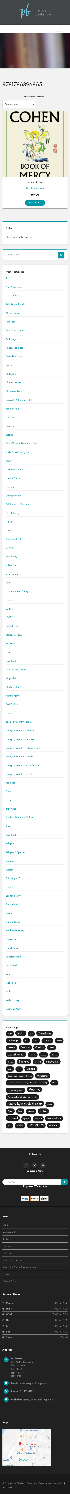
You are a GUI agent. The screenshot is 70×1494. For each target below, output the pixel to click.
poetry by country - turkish (19, 774)
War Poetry (11, 982)
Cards (9, 365)
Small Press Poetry (15, 930)
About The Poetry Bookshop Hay (19, 1267)
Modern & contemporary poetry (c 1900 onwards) (27, 1082)
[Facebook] (26, 1165)
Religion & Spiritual (15, 852)
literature (10, 643)
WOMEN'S (36, 1125)
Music (54, 1083)
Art (26, 1040)
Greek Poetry (12, 513)
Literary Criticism (14, 634)
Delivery (6, 1253)
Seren (9, 913)
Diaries (9, 434)
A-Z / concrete (14, 287)
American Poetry (14, 330)
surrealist (38, 1118)
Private (49, 1104)
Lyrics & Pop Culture (16, 669)
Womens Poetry (14, 1008)
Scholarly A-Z (13, 878)
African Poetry (13, 313)
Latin (8, 582)
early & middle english (17, 452)
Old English (12, 704)
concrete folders (14, 408)
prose (9, 800)
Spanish (26, 1118)
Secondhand (12, 904)
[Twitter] (34, 1165)
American (11, 321)
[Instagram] (43, 1165)
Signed (13, 1118)
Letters (9, 600)
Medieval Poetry (14, 687)
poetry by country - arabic (19, 721)
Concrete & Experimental (19, 400)
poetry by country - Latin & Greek (23, 748)
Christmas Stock (14, 391)
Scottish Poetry (13, 895)
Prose (10, 1111)
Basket (5, 1239)
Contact (6, 1274)
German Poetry (13, 495)
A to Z (9, 278)
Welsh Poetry (12, 1000)
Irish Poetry (11, 556)
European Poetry (14, 469)
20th (20, 1033)
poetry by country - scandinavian (23, 765)
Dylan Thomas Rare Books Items (22, 443)
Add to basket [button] (35, 202)
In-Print (9, 547)
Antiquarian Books (15, 347)
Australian (47, 1040)
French (33, 1054)
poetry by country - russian (19, 756)
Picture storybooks (15, 1090)
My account (8, 1232)
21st (31, 1034)
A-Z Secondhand (15, 304)
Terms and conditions (13, 1260)
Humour (10, 530)
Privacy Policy (9, 1281)
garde (43, 1054)
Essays (9, 460)
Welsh (9, 991)
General (10, 487)
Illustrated (24, 1062)
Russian (9, 869)
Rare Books (11, 835)
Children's (11, 374)
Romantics (11, 861)
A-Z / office (12, 295)
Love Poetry (12, 661)
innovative (52, 1061)
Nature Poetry (13, 695)
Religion (10, 843)
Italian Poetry (12, 565)
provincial (11, 808)
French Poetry (13, 478)
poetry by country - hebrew (20, 739)
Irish (10, 1069)
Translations (12, 948)
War (8, 974)
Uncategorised (13, 956)
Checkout (7, 1246)
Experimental (16, 1054)
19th (10, 1033)
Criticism (10, 426)
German (54, 1055)
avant (59, 1040)
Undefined (11, 965)
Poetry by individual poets (25, 1104)
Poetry (9, 713)
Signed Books (13, 922)
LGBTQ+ (10, 617)
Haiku (9, 521)
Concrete (25, 1047)
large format (12, 574)
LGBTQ (9, 608)
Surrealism (11, 939)
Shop (5, 1224)
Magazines (11, 678)
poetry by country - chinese (20, 730)
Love (8, 652)
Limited (30, 1068)
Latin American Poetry (17, 591)
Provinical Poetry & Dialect (19, 817)
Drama (51, 1047)
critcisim (10, 417)
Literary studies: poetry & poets (20, 1076)
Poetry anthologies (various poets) (22, 1097)
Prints (8, 791)
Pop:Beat (10, 782)
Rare (8, 826)
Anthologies (12, 339)
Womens (53, 1125)
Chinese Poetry (13, 382)
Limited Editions (13, 626)
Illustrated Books (14, 539)
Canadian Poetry (14, 356)
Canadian (11, 1047)
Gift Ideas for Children (17, 504)
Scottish (10, 887)
